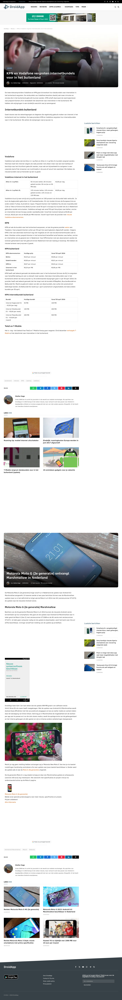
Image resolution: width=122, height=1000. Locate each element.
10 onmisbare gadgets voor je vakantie (59, 470)
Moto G (25, 849)
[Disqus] (41, 504)
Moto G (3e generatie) (31, 770)
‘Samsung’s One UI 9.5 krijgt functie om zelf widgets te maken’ (106, 167)
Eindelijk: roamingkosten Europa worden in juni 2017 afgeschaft (60, 441)
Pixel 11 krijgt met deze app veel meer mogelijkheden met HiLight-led (107, 155)
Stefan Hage (17, 83)
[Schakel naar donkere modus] (115, 7)
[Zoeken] (118, 7)
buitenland (8, 380)
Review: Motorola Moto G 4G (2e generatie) (21, 909)
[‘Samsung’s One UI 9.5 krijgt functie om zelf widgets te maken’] (89, 167)
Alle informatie (10, 802)
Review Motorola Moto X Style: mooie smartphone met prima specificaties (19, 942)
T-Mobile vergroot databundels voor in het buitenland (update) (21, 471)
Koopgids (69, 7)
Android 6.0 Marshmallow (12, 849)
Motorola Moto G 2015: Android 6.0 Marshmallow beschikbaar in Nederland (59, 910)
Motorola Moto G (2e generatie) (16, 794)
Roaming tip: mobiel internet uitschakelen (21, 440)
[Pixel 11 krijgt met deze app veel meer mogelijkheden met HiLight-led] (89, 155)
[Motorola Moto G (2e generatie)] (9, 791)
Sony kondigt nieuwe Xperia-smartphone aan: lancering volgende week (50, 1)
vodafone (36, 380)
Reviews (43, 7)
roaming (28, 380)
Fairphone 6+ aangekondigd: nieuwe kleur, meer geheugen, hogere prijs (107, 130)
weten (67, 227)
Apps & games (55, 7)
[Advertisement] (41, 138)
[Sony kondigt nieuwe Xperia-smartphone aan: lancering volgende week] (89, 142)
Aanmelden (87, 985)
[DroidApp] (14, 6)
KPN (22, 380)
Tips (77, 7)
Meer (84, 7)
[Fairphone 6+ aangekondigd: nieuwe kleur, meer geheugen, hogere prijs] (89, 130)
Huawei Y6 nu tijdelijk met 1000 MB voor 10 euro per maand (60, 942)
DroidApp (6, 28)
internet (16, 380)
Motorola (32, 849)
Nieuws (34, 7)
